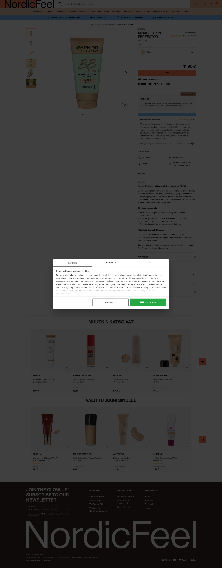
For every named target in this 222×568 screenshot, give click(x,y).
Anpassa (109, 302)
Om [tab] (149, 262)
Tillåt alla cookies (148, 302)
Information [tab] (111, 262)
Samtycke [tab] (72, 263)
